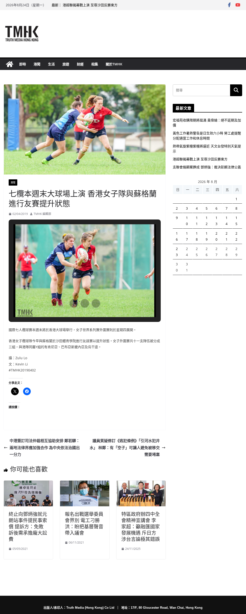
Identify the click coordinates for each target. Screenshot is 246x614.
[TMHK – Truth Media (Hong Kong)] (9, 64)
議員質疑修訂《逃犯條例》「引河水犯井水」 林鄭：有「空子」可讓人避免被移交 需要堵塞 (125, 447)
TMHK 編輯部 (42, 214)
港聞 (37, 64)
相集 (94, 64)
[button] (73, 303)
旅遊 (65, 64)
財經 (80, 64)
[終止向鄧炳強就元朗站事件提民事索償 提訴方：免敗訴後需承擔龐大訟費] (28, 484)
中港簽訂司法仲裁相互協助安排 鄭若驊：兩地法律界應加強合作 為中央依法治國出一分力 (45, 447)
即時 (22, 64)
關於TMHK (114, 64)
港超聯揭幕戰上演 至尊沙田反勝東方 (90, 5)
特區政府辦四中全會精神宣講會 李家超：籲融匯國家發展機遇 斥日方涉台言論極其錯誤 (140, 526)
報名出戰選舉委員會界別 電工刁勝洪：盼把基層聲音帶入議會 (84, 523)
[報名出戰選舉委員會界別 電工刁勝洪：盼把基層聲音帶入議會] (84, 484)
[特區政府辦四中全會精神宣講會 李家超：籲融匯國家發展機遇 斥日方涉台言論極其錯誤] (141, 484)
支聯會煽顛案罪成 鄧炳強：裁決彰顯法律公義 (207, 167)
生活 (51, 64)
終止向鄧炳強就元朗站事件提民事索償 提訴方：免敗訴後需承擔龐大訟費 (28, 526)
